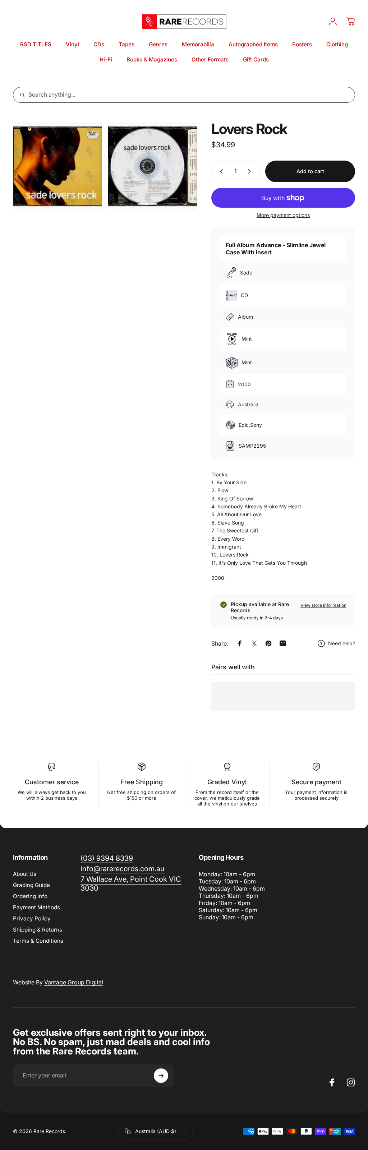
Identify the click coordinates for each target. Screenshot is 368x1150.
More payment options (283, 215)
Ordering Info (30, 896)
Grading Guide (31, 885)
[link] (130, 884)
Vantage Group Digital (73, 982)
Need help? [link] (341, 643)
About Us (24, 873)
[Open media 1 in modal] (57, 166)
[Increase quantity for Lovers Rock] (251, 171)
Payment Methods (36, 907)
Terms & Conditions (38, 940)
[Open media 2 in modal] (152, 166)
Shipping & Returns (37, 929)
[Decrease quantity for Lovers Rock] (220, 171)
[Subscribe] (161, 1075)
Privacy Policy (32, 918)
